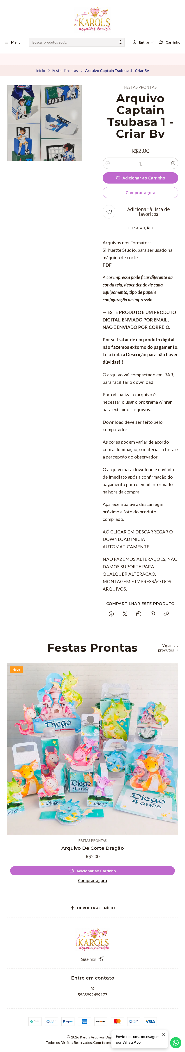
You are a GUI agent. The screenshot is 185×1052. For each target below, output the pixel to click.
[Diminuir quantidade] (107, 163)
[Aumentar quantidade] (173, 163)
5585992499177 (92, 994)
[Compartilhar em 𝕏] (125, 614)
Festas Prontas (65, 70)
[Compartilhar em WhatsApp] (139, 614)
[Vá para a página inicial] (92, 20)
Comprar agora (92, 880)
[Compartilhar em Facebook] (111, 614)
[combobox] (77, 42)
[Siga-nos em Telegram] (101, 959)
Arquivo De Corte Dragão (92, 848)
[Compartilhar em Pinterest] (152, 614)
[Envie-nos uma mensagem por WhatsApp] (175, 1042)
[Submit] (121, 42)
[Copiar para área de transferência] (166, 614)
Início (40, 70)
